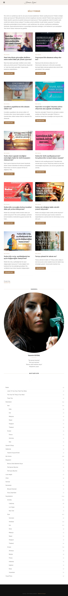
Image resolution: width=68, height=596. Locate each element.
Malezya (36, 532)
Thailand (36, 427)
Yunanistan (36, 572)
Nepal (36, 420)
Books (35, 387)
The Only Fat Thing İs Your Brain (35, 394)
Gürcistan (36, 518)
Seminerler (35, 485)
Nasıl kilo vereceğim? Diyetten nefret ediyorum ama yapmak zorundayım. (48, 108)
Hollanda (36, 561)
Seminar (35, 481)
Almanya (36, 550)
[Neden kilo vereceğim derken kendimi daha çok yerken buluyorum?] (18, 191)
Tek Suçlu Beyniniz (35, 471)
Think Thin (35, 398)
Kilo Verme (35, 456)
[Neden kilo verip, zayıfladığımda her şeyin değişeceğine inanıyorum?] (18, 241)
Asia (35, 405)
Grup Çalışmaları (35, 492)
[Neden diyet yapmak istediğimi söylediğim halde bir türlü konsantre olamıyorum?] (18, 140)
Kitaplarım (35, 460)
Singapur (36, 423)
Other (35, 478)
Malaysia (36, 416)
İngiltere (36, 565)
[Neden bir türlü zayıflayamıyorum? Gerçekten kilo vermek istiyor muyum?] (49, 140)
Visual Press (35, 576)
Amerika (35, 500)
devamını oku (9, 73)
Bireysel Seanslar (35, 489)
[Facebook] (58, 2)
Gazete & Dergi (35, 445)
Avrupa (35, 547)
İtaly (36, 441)
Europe (35, 431)
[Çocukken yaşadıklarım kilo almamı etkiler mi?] (18, 91)
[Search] (64, 2)
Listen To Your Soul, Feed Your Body (35, 391)
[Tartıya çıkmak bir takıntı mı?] (49, 241)
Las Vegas (36, 507)
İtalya (36, 568)
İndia (36, 409)
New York (36, 510)
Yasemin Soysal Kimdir (35, 452)
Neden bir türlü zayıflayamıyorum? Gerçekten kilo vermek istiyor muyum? (49, 157)
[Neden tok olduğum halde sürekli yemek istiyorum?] (49, 191)
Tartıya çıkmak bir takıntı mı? (46, 256)
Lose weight (35, 474)
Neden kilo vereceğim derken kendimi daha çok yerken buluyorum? (18, 208)
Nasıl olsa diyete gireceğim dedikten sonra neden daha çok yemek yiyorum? (18, 58)
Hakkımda (35, 449)
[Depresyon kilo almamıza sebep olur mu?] (49, 42)
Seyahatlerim (35, 496)
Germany (36, 438)
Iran (36, 412)
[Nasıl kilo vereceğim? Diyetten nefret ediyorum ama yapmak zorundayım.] (49, 91)
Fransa (36, 558)
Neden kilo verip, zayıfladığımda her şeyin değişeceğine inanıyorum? (17, 257)
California (36, 503)
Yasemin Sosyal (42, 593)
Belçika (36, 554)
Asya (35, 514)
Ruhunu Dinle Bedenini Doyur (35, 463)
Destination (35, 402)
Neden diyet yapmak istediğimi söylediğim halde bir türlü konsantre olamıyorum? (17, 158)
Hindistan (36, 521)
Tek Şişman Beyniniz (35, 467)
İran (36, 525)
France (36, 434)
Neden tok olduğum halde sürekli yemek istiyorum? (47, 208)
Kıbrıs (36, 529)
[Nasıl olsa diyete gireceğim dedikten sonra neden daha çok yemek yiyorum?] (18, 42)
